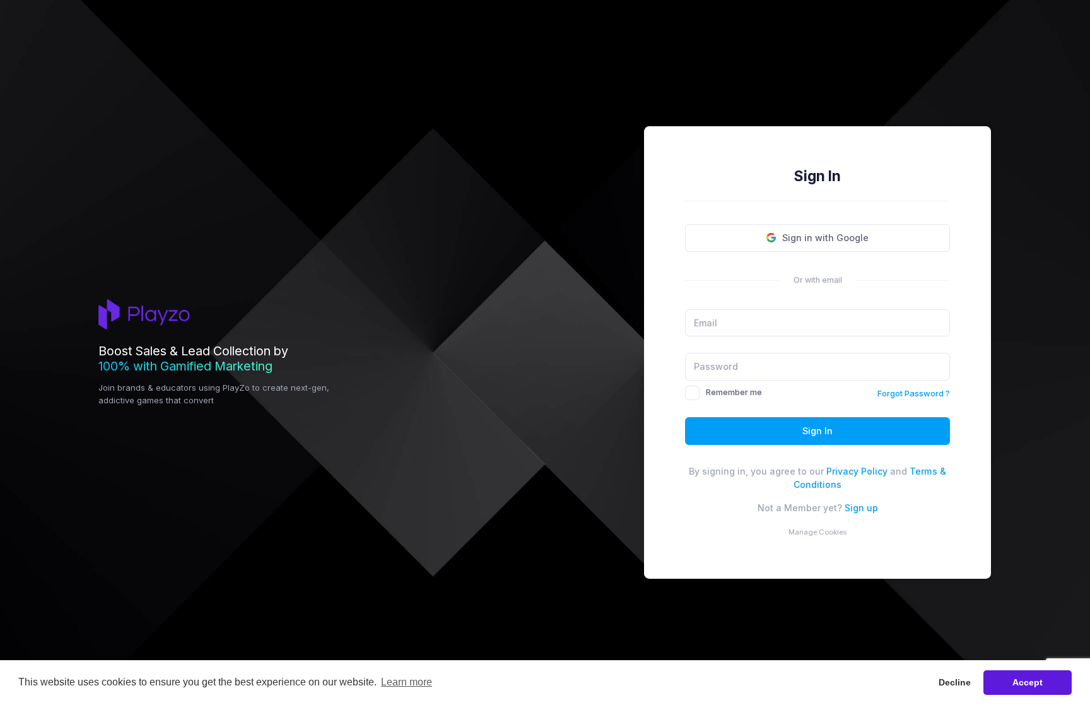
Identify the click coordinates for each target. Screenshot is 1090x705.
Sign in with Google (825, 237)
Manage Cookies (817, 532)
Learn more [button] (406, 682)
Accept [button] (1027, 682)
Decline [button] (955, 682)
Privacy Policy (857, 471)
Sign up (861, 507)
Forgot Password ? (913, 393)
